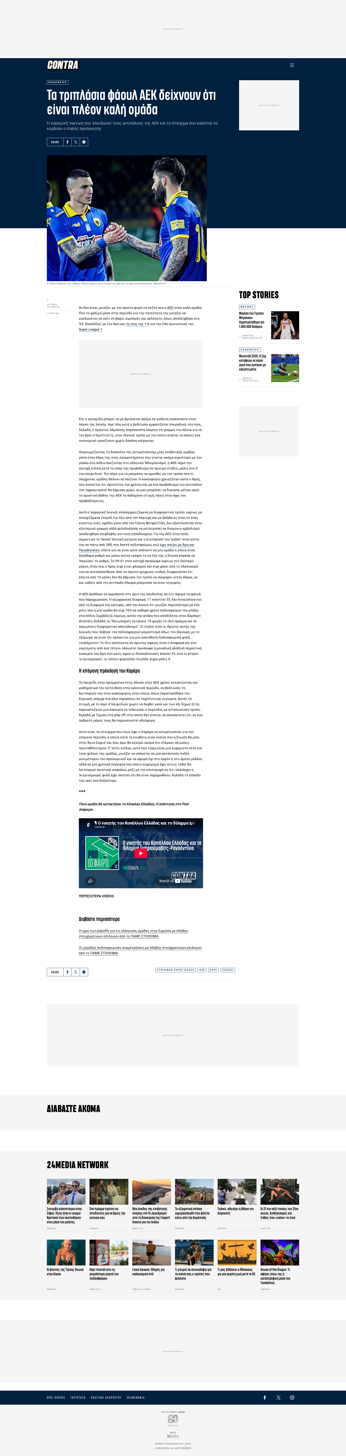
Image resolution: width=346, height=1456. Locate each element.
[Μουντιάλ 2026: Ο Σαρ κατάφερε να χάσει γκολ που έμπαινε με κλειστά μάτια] (285, 368)
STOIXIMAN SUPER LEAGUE (175, 970)
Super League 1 (90, 329)
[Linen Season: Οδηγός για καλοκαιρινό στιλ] (151, 1252)
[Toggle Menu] (292, 65)
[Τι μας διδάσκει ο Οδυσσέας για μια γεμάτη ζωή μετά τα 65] (237, 1252)
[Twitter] (75, 142)
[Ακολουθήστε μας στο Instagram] (292, 1397)
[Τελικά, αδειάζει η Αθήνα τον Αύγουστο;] (237, 1192)
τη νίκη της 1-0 (137, 324)
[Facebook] (67, 142)
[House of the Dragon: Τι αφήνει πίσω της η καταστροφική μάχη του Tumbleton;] (280, 1252)
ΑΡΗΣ (213, 970)
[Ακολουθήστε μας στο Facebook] (265, 1397)
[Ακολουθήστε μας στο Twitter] (279, 1397)
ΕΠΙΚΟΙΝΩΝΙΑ (136, 1397)
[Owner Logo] (173, 1420)
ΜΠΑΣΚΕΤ (247, 307)
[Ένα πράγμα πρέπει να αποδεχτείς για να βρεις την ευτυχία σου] (109, 1192)
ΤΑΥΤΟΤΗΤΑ (77, 1397)
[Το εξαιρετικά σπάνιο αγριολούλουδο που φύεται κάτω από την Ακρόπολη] (194, 1192)
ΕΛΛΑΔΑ (227, 970)
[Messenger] (83, 142)
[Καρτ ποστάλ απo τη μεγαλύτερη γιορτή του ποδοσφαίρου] (109, 1252)
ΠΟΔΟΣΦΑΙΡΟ (250, 349)
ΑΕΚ (170, 308)
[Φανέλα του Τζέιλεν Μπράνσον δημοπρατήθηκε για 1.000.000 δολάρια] (285, 325)
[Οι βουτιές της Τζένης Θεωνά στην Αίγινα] (66, 1252)
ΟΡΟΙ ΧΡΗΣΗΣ (56, 1397)
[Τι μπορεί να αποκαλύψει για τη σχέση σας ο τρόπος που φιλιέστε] (194, 1252)
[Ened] (173, 1436)
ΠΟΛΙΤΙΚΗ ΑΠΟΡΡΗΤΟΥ (106, 1397)
